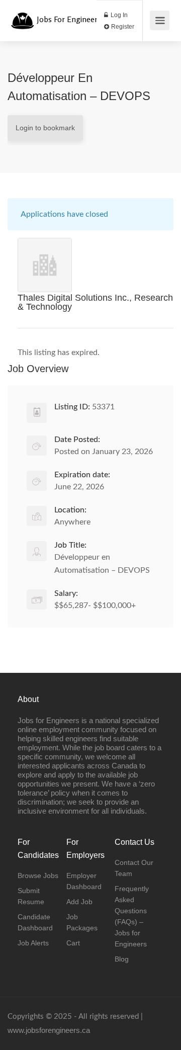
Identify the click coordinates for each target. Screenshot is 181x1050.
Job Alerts (33, 943)
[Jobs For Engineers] (22, 15)
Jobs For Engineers (69, 19)
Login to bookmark (45, 128)
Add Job (79, 902)
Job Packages (82, 922)
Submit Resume (31, 896)
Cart (73, 943)
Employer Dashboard (84, 881)
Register (122, 26)
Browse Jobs (38, 875)
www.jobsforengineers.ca (49, 1030)
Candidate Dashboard (35, 922)
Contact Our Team (134, 868)
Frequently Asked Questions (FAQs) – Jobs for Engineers (132, 916)
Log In (118, 15)
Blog (122, 959)
